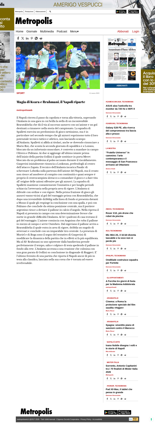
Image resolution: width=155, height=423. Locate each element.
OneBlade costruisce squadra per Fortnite (122, 261)
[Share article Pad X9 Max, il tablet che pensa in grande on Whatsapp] (122, 399)
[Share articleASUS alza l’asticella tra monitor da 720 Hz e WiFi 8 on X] (111, 116)
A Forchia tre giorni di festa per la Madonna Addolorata (120, 283)
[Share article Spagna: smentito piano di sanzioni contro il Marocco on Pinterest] (118, 335)
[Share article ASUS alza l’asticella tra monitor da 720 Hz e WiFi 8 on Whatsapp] (122, 116)
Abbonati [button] (122, 85)
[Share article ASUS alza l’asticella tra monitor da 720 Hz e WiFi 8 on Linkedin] (114, 116)
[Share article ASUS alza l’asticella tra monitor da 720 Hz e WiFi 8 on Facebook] (107, 116)
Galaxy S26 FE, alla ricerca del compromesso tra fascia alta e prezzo (121, 130)
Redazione (29, 11)
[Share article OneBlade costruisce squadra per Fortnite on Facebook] (107, 270)
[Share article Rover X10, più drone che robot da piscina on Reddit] (125, 224)
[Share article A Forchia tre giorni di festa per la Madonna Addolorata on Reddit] (125, 291)
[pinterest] (32, 38)
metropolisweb (111, 287)
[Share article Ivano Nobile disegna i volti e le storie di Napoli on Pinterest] (118, 355)
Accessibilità (97, 419)
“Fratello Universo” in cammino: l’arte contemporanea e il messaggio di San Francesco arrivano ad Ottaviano (121, 158)
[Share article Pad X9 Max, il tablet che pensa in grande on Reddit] (125, 399)
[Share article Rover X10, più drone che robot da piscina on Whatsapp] (122, 224)
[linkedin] (27, 38)
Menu (73, 31)
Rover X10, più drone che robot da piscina (119, 214)
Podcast (62, 31)
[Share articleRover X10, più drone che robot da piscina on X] (111, 224)
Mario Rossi (110, 310)
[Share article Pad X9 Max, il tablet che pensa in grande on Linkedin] (114, 399)
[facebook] (18, 38)
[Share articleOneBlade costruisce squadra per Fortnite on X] (111, 270)
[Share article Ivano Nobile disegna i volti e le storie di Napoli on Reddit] (125, 355)
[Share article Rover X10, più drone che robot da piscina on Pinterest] (118, 224)
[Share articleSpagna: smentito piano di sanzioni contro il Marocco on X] (111, 335)
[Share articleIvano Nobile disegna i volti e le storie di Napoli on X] (111, 355)
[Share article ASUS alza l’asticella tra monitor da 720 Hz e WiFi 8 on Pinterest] (118, 116)
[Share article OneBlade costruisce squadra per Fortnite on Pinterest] (118, 270)
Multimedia (47, 31)
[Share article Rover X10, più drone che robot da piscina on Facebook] (107, 224)
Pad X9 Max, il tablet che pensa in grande (119, 391)
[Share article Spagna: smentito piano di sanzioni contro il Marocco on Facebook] (107, 335)
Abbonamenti (41, 11)
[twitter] (23, 38)
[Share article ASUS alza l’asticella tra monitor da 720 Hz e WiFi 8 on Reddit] (125, 116)
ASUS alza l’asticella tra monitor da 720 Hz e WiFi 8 (120, 107)
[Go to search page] (50, 11)
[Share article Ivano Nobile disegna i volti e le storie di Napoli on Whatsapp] (122, 355)
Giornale (31, 31)
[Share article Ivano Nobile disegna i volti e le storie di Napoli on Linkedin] (114, 355)
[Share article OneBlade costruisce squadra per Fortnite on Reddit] (125, 270)
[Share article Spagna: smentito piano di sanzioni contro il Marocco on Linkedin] (114, 335)
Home (19, 31)
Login (135, 31)
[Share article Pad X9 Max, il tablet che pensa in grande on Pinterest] (118, 399)
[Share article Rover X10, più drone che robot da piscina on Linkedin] (114, 224)
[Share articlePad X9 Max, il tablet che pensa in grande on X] (111, 399)
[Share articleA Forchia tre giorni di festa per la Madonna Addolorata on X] (111, 291)
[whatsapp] (36, 38)
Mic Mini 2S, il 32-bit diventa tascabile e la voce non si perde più (121, 238)
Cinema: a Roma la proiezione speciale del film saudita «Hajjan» (120, 304)
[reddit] (41, 38)
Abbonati (123, 31)
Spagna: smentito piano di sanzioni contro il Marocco (120, 326)
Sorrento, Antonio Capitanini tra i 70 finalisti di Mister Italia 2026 (121, 368)
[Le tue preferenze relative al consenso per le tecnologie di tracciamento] (151, 419)
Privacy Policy (86, 419)
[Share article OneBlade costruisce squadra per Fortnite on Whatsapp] (122, 270)
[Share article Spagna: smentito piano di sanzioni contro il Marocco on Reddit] (125, 335)
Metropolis (19, 11)
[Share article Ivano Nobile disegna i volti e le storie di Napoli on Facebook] (107, 355)
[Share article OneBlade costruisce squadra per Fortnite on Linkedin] (114, 270)
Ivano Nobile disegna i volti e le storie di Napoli (121, 347)
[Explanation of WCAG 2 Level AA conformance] (133, 420)
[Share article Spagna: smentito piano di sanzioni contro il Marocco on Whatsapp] (122, 335)
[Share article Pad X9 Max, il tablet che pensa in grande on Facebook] (107, 399)
